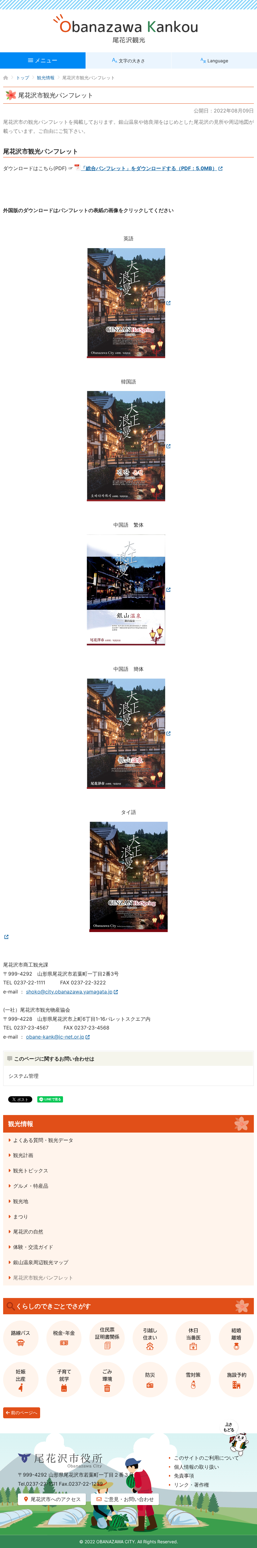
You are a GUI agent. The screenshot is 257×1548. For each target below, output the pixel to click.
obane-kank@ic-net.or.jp (55, 1037)
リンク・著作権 (191, 1485)
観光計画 (23, 1155)
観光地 (20, 1201)
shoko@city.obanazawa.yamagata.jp (69, 991)
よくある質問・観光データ (43, 1140)
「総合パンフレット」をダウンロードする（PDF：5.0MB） (149, 168)
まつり (20, 1216)
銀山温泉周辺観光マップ (40, 1262)
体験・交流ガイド (33, 1247)
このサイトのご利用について (206, 1458)
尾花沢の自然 (28, 1231)
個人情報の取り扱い (196, 1467)
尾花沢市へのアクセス (55, 1499)
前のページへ (23, 1412)
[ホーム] (9, 77)
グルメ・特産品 (30, 1186)
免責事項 (184, 1475)
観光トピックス (30, 1170)
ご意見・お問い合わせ (128, 1499)
